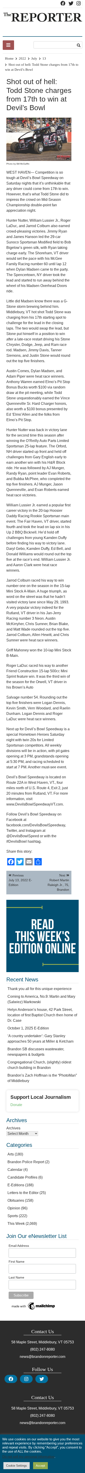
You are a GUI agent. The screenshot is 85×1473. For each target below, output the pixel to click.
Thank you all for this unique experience (39, 989)
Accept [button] (40, 1465)
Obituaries (15, 1200)
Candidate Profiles (22, 1177)
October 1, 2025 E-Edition (28, 1028)
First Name (16, 1261)
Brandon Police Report (25, 1162)
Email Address (19, 1245)
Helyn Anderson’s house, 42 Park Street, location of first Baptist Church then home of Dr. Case (42, 1015)
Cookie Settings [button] (16, 1465)
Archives (13, 1128)
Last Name (16, 1277)
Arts (10, 1154)
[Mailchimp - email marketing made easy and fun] (33, 1309)
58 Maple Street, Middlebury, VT (37, 1342)
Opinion (13, 1208)
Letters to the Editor (23, 1193)
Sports (12, 1216)
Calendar (14, 1170)
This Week (16, 1223)
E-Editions (15, 1185)
